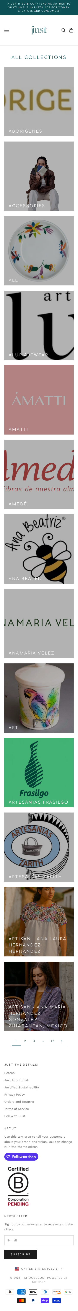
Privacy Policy (14, 1094)
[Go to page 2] (61, 1041)
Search (9, 1073)
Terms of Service (16, 1109)
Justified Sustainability (21, 1087)
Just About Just (16, 1080)
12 (52, 1040)
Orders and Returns (19, 1101)
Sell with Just (14, 1116)
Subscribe (21, 1254)
